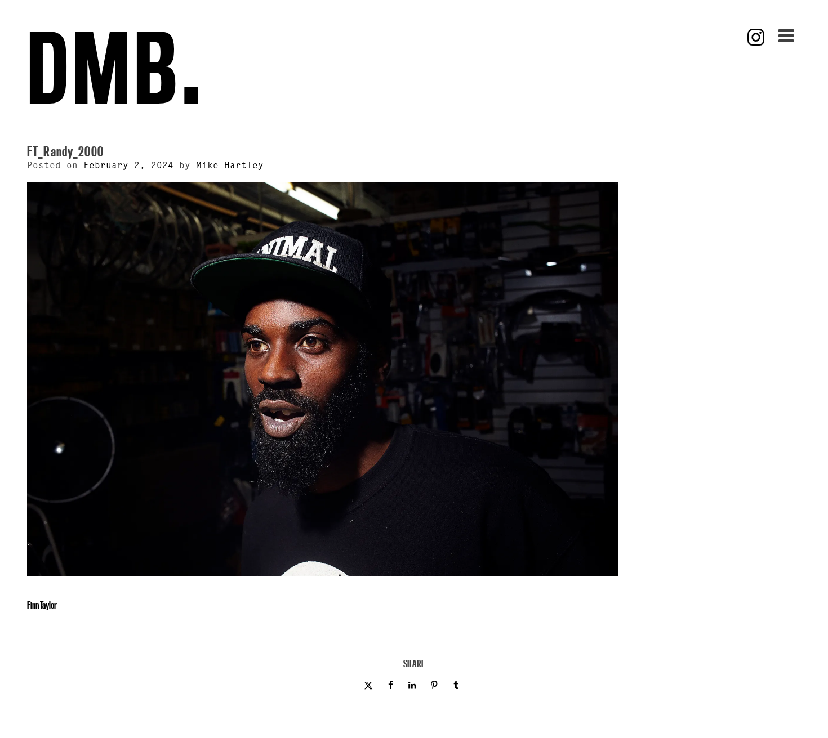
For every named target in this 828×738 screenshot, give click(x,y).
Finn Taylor (42, 605)
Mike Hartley (230, 166)
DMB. (116, 67)
